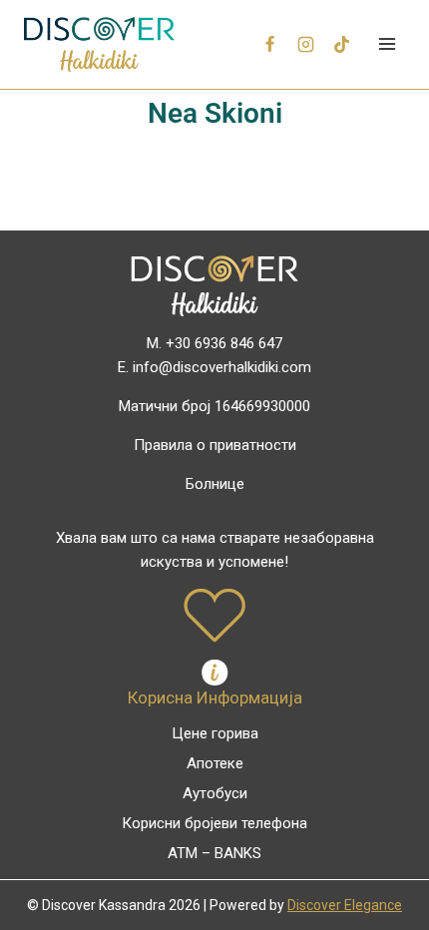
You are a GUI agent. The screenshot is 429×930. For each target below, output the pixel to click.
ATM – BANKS (214, 853)
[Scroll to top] (380, 871)
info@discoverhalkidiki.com (222, 367)
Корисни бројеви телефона (214, 823)
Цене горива (215, 733)
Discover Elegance (344, 905)
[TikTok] (341, 44)
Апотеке (215, 763)
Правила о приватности (215, 445)
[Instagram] (306, 44)
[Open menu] (386, 44)
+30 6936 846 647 (224, 343)
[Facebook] (270, 44)
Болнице (215, 484)
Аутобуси (215, 793)
